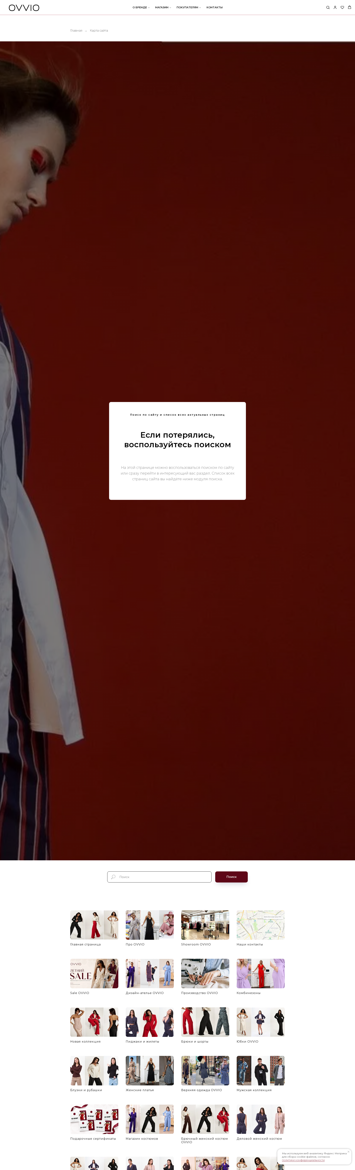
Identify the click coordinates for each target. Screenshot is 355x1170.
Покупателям (187, 7)
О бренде (140, 7)
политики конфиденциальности (303, 1160)
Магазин (161, 7)
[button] (328, 7)
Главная (76, 30)
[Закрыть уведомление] (348, 1152)
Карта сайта (99, 30)
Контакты (215, 7)
